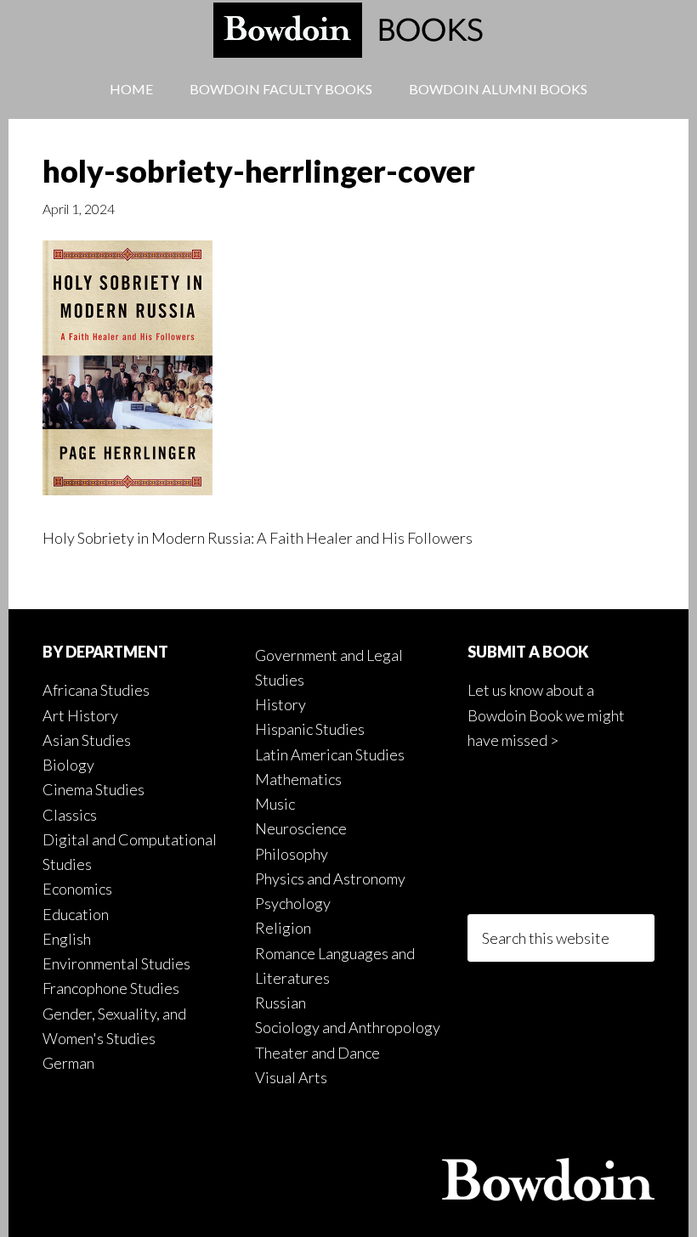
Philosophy (291, 853)
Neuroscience (301, 828)
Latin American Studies (330, 754)
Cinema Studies (93, 789)
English (66, 938)
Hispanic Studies (310, 729)
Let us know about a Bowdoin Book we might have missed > (546, 715)
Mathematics (298, 779)
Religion (283, 927)
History (280, 704)
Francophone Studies (110, 988)
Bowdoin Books (348, 29)
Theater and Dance (317, 1052)
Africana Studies (96, 690)
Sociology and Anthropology (347, 1027)
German (68, 1062)
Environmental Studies (116, 963)
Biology (68, 764)
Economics (77, 888)
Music (275, 803)
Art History (80, 715)
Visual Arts (291, 1077)
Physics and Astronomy (330, 878)
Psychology (293, 903)
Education (75, 914)
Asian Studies (86, 740)
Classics (69, 814)
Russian (280, 1002)
